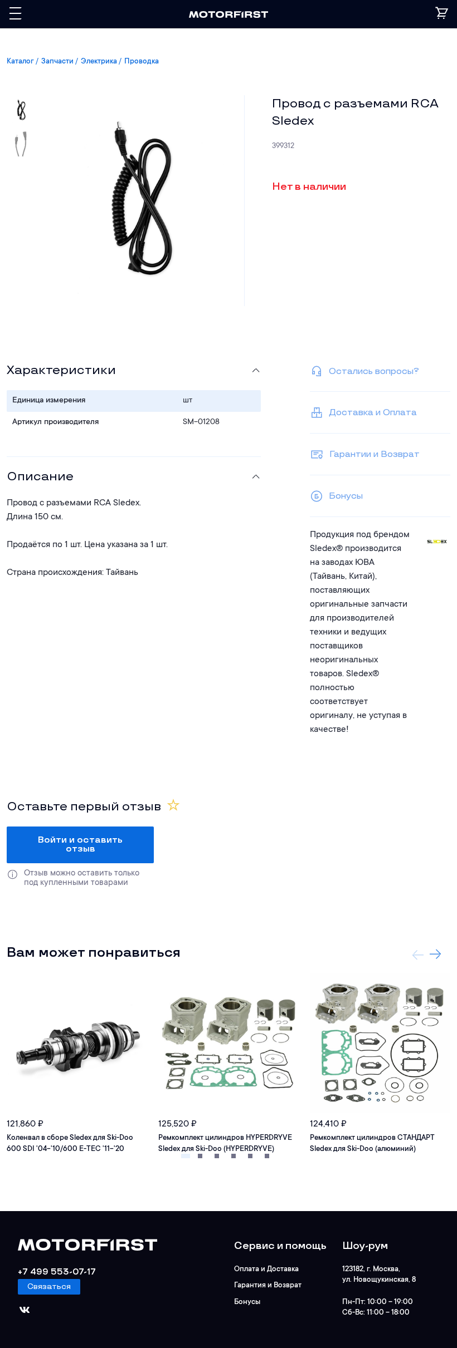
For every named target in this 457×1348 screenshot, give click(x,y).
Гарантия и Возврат (268, 1285)
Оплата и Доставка (266, 1269)
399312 (283, 146)
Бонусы (247, 1302)
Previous (418, 954)
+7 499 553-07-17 (57, 1272)
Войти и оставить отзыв (80, 844)
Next (435, 954)
